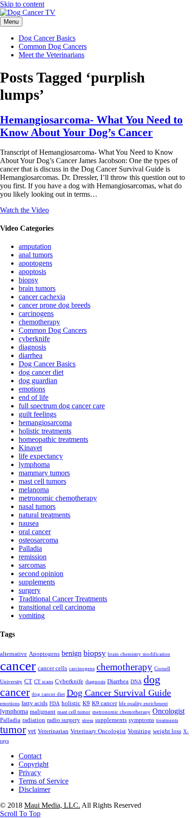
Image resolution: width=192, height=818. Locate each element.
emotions (32, 389)
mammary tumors (44, 473)
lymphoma (34, 464)
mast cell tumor (73, 712)
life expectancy (41, 456)
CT (28, 681)
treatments (167, 720)
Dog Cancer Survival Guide (119, 692)
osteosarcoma (38, 540)
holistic (71, 703)
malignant (42, 711)
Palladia (30, 548)
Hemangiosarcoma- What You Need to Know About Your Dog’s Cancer (91, 126)
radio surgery (63, 720)
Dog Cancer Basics (47, 38)
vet (32, 731)
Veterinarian (53, 731)
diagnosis (32, 347)
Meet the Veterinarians (51, 55)
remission (33, 557)
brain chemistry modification (139, 654)
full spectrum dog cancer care (62, 406)
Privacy (30, 773)
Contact (30, 756)
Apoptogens (44, 654)
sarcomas (32, 565)
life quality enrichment (143, 703)
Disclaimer (34, 789)
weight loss (167, 731)
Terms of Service (44, 781)
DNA (136, 681)
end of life (33, 397)
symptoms (141, 720)
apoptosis (32, 271)
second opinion (41, 573)
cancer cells (52, 668)
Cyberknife (69, 681)
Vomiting (139, 731)
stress (87, 720)
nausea (29, 523)
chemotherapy (39, 322)
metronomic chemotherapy (58, 498)
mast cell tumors (42, 481)
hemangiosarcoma (45, 422)
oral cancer (35, 532)
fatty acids (34, 703)
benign (72, 653)
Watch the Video (24, 210)
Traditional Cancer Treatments (63, 599)
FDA (54, 703)
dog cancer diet (41, 372)
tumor (13, 730)
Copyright (33, 764)
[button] (20, 814)
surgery (30, 590)
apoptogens (35, 263)
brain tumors (37, 288)
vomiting (32, 615)
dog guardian (38, 381)
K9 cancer (104, 703)
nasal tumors (37, 506)
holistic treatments (45, 431)
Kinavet (30, 448)
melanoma (34, 490)
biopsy (28, 280)
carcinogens (36, 313)
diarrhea (30, 355)
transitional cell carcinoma (57, 607)
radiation (33, 720)
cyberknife (34, 339)
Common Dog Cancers (53, 46)
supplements (37, 582)
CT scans (43, 681)
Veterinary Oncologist (98, 731)
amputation (35, 246)
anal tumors (36, 255)
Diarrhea (118, 681)
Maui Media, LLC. (52, 805)
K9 (86, 703)
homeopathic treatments (53, 439)
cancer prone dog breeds (54, 305)
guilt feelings (37, 414)
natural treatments (44, 515)
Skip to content (22, 4)
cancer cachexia (42, 297)
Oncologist (168, 711)
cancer (18, 665)
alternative (13, 654)
